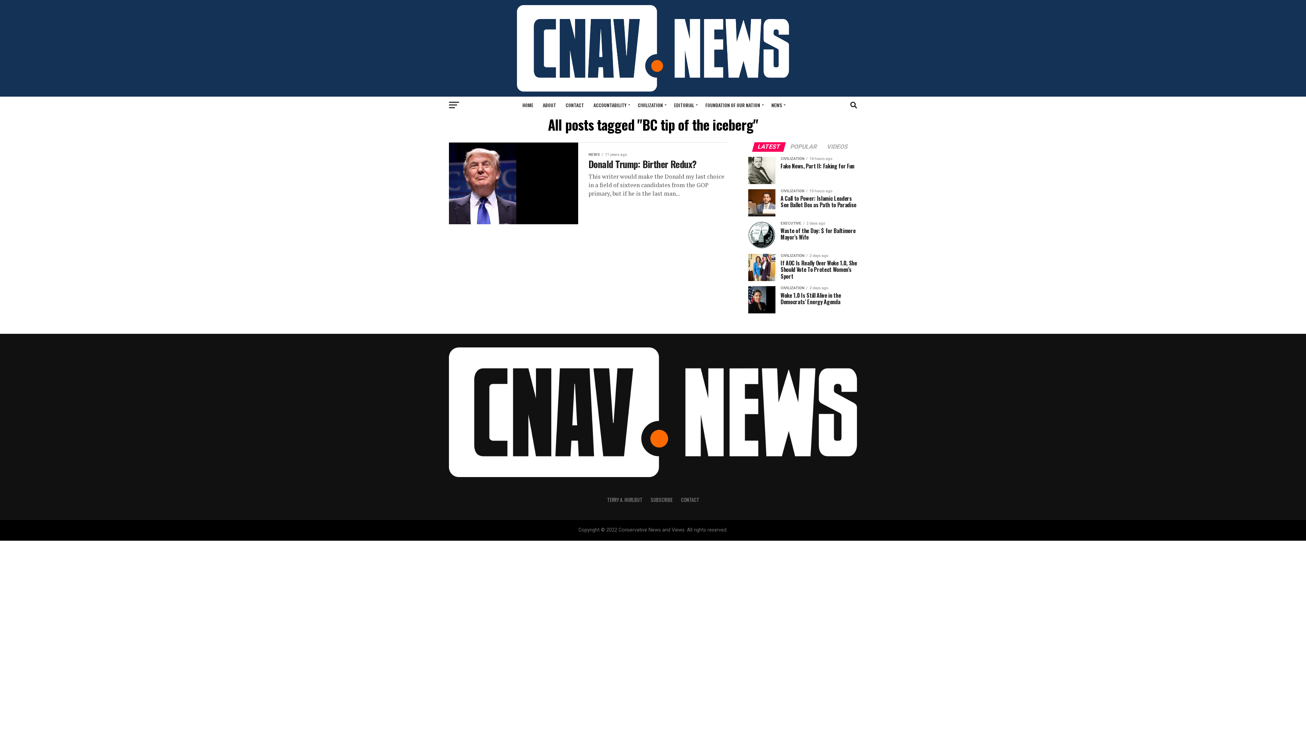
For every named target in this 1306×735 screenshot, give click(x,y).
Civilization (650, 105)
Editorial (684, 105)
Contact (575, 105)
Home (527, 105)
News (776, 105)
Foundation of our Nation (732, 105)
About (549, 105)
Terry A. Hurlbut (624, 499)
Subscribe (662, 499)
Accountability (609, 105)
